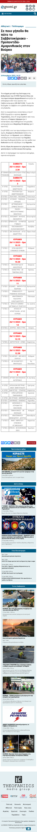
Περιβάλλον (15, 815)
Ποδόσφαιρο (18, 26)
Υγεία (23, 815)
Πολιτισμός (18, 808)
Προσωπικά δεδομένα (14, 821)
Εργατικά (14, 811)
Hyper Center (24, 827)
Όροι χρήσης (24, 821)
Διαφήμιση (32, 821)
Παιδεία (31, 811)
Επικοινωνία (18, 822)
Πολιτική (9, 804)
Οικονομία (23, 811)
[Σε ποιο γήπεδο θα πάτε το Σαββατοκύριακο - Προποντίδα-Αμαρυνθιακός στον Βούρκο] (18, 63)
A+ (30, 78)
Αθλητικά (5, 26)
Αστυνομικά (27, 804)
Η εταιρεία (5, 821)
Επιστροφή (31, 443)
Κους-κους (27, 808)
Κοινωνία (18, 804)
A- (34, 78)
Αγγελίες (6, 811)
